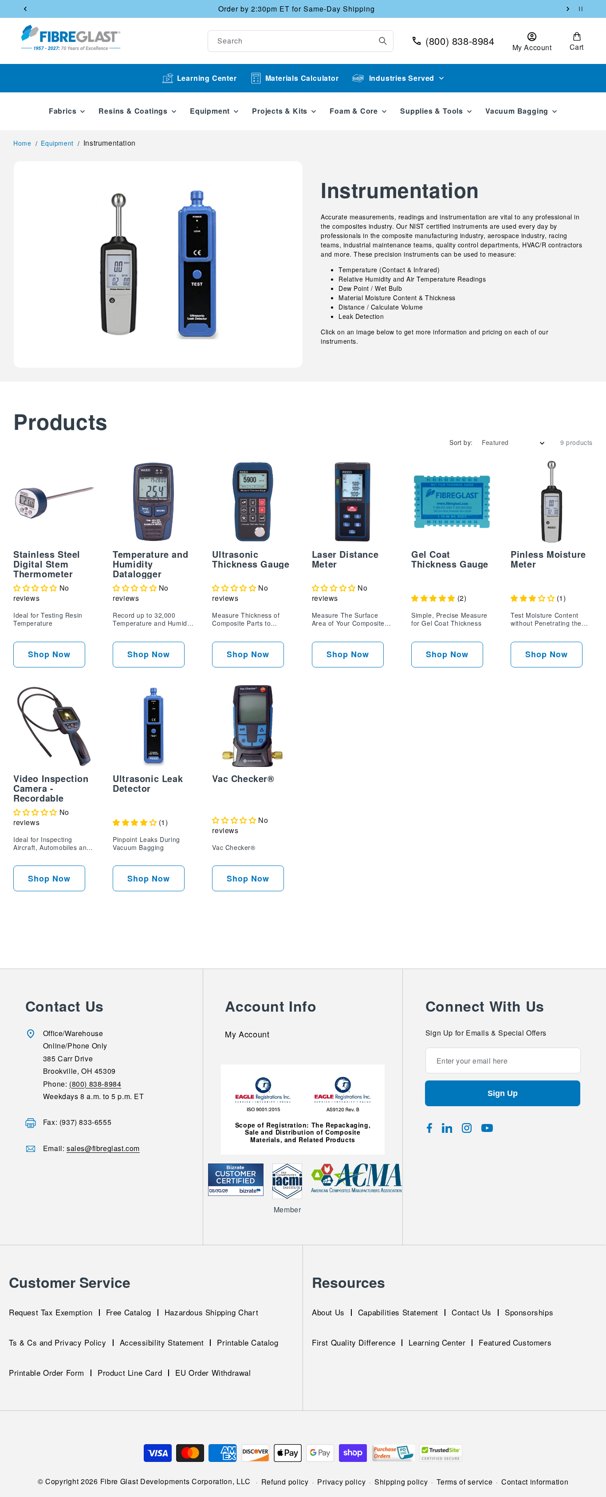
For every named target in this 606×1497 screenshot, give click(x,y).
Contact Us (472, 1312)
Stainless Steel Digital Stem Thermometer (46, 564)
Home (22, 143)
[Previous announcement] (25, 8)
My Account (247, 1035)
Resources (348, 1282)
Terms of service (464, 1482)
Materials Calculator (302, 78)
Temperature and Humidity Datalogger (150, 564)
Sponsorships (529, 1312)
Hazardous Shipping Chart (211, 1312)
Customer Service (69, 1282)
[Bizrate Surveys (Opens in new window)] (251, 1191)
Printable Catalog (247, 1342)
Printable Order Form (46, 1372)
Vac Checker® (243, 778)
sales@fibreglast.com (103, 1148)
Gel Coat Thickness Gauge (449, 559)
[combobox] (301, 41)
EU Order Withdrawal (213, 1372)
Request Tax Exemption (51, 1312)
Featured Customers (515, 1342)
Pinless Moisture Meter (548, 559)
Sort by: (460, 442)
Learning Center (207, 78)
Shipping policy (401, 1482)
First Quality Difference (353, 1342)
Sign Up (503, 1093)
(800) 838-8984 (95, 1084)
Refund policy (285, 1482)
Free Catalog (128, 1312)
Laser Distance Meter (345, 559)
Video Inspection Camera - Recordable (51, 788)
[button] (577, 41)
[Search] (383, 41)
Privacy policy (341, 1482)
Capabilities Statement (398, 1312)
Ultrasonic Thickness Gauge (250, 559)
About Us (328, 1312)
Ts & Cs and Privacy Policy (57, 1342)
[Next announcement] (568, 8)
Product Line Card (130, 1372)
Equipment (57, 143)
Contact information (534, 1482)
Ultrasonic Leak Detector (148, 783)
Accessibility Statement (162, 1342)
